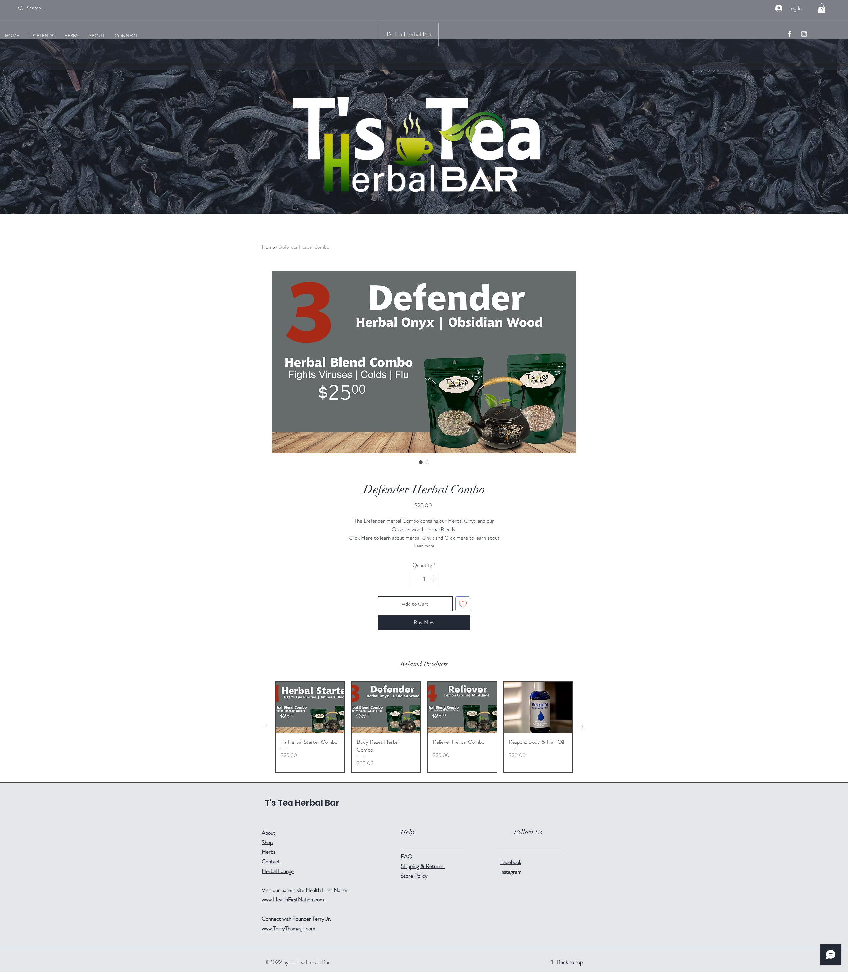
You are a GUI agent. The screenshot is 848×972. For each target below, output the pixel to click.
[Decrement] (415, 579)
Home (268, 247)
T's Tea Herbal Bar (409, 34)
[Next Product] (582, 727)
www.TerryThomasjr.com (288, 928)
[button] (822, 8)
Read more (424, 545)
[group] (424, 727)
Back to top (570, 962)
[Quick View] (310, 707)
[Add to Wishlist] (463, 604)
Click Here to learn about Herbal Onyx (391, 538)
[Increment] (434, 579)
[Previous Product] (266, 727)
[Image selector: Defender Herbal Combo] (420, 462)
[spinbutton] (424, 579)
